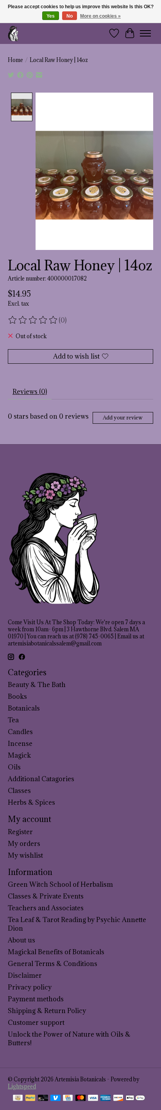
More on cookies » (100, 16)
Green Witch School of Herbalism (60, 884)
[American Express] (105, 1099)
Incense (20, 743)
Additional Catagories (41, 779)
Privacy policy (30, 987)
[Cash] (18, 1099)
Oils (14, 767)
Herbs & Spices (31, 802)
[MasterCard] (80, 1099)
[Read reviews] (33, 320)
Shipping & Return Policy (47, 1010)
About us (21, 940)
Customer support (36, 1022)
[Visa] (93, 1099)
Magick (19, 755)
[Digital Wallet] (135, 1099)
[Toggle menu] (145, 33)
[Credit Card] (68, 1099)
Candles (20, 731)
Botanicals (24, 708)
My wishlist (25, 855)
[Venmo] (55, 1099)
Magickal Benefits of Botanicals (56, 952)
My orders (24, 843)
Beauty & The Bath (37, 684)
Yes (51, 16)
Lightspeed (22, 1086)
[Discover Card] (118, 1099)
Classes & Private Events (46, 896)
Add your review (123, 417)
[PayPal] (30, 1099)
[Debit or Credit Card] (43, 1099)
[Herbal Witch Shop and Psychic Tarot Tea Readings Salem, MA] (13, 33)
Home (15, 60)
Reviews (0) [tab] (30, 391)
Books (17, 696)
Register (20, 831)
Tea (13, 720)
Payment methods (36, 999)
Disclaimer (25, 975)
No (69, 16)
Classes (19, 790)
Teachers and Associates (46, 908)
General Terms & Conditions (52, 963)
